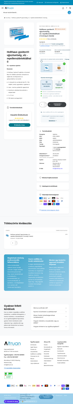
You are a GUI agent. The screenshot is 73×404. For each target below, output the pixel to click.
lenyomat (46, 353)
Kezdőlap (8, 17)
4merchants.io (13, 397)
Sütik (45, 363)
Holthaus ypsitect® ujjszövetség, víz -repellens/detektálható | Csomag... (30, 17)
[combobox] (36, 12)
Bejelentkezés (65, 2)
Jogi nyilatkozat (34, 363)
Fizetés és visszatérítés (33, 350)
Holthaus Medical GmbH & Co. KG (49, 26)
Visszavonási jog (48, 358)
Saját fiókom (33, 347)
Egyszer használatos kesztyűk (63, 347)
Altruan (9, 395)
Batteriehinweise (48, 365)
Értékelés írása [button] (19, 125)
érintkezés (33, 344)
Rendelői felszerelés (63, 360)
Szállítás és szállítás (35, 354)
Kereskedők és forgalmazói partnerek (48, 349)
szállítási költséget (45, 45)
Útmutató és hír (34, 356)
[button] (2, 8)
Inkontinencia (61, 358)
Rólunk (32, 358)
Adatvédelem (34, 361)
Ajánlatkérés (52, 120)
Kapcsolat (40, 2)
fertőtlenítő (60, 351)
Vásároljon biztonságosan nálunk (50, 210)
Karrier (46, 344)
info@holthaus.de (57, 168)
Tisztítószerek (61, 353)
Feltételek (46, 356)
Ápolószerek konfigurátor (52, 2)
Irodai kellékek (61, 362)
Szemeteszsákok (62, 355)
